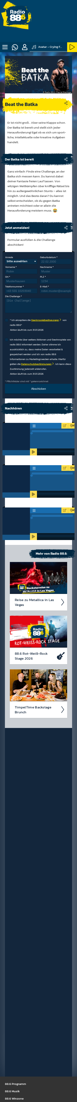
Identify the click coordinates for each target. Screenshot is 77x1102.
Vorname (10, 267)
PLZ (42, 277)
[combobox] (21, 261)
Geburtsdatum (48, 257)
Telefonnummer (13, 286)
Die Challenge (12, 296)
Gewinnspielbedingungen (45, 320)
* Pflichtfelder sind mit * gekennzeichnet (26, 381)
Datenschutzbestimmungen (36, 364)
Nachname (46, 267)
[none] (5, 47)
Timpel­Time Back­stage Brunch (33, 710)
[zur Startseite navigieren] (17, 17)
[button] (25, 47)
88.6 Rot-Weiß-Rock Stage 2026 (31, 656)
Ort (6, 277)
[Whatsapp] (15, 47)
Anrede (9, 257)
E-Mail (43, 286)
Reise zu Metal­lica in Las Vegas (34, 602)
